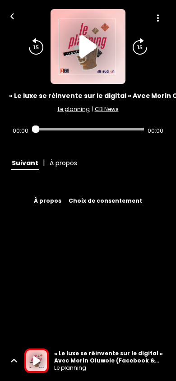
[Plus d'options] (158, 18)
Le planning (74, 109)
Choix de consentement (105, 200)
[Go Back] (12, 15)
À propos (47, 200)
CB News (107, 109)
